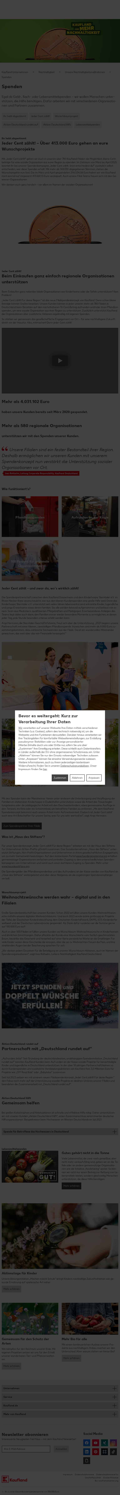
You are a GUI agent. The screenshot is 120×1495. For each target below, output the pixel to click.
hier (45, 769)
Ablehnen (77, 777)
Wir (20, 727)
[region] (60, 747)
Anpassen (94, 777)
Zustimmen (60, 777)
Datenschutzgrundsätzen (74, 765)
